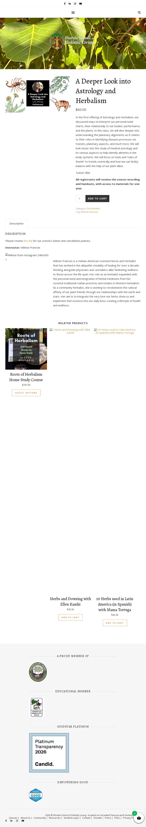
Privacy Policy (130, 817)
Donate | (98, 817)
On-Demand (93, 208)
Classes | (14, 817)
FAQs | (118, 817)
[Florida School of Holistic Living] (73, 43)
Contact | (87, 817)
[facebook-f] (65, 3)
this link (28, 241)
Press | (109, 817)
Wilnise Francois (89, 211)
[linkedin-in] (70, 3)
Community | (41, 817)
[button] (64, 82)
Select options (26, 392)
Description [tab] (16, 223)
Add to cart (97, 198)
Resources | (55, 817)
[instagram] (75, 3)
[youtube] (80, 3)
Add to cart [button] (70, 617)
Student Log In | (72, 817)
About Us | (26, 817)
